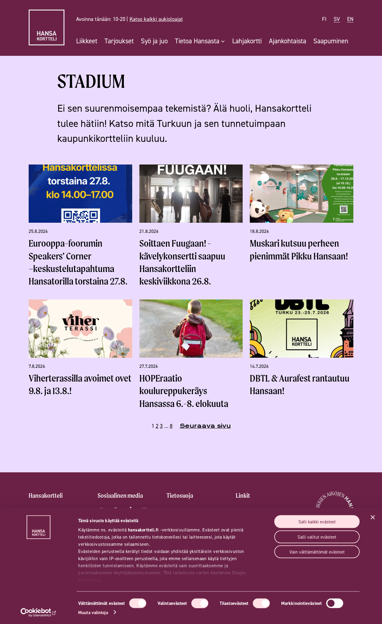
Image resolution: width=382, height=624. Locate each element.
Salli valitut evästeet (317, 537)
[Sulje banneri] (373, 517)
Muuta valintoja (93, 612)
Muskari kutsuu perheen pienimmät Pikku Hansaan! (299, 249)
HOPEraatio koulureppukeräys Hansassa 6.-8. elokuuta (183, 391)
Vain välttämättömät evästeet (317, 552)
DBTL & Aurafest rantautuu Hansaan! (299, 384)
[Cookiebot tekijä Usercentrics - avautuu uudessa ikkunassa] (39, 612)
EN (350, 19)
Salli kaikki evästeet (317, 522)
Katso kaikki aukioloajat (156, 19)
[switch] (199, 603)
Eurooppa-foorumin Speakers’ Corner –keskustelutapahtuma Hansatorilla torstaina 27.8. (78, 262)
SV (337, 19)
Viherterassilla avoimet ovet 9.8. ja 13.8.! (80, 384)
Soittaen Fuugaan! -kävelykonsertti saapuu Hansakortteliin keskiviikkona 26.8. (182, 262)
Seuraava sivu (205, 425)
